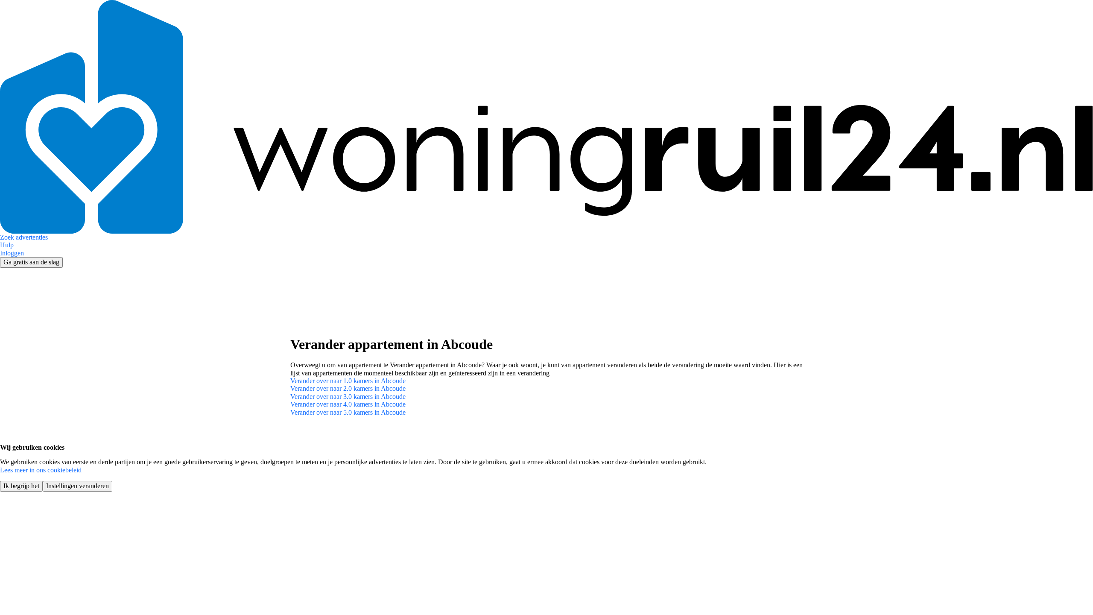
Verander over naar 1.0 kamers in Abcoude (348, 380)
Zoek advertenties (24, 237)
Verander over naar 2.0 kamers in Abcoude (348, 388)
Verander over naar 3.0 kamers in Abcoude (348, 396)
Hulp (7, 245)
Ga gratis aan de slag (31, 262)
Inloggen (12, 253)
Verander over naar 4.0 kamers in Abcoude (348, 404)
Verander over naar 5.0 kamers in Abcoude (348, 412)
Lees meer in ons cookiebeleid (41, 470)
